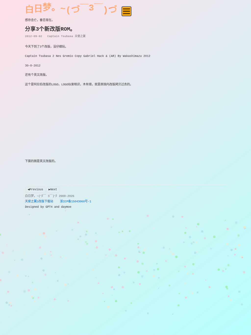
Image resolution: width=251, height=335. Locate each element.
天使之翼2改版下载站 (39, 201)
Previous (36, 189)
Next (53, 189)
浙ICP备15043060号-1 (75, 201)
